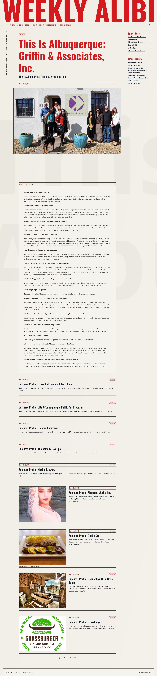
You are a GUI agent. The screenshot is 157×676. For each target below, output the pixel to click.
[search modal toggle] (149, 25)
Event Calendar (51, 25)
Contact (17, 672)
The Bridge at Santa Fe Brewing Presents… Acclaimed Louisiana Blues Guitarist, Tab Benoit (138, 78)
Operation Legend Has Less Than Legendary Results (137, 38)
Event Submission (65, 25)
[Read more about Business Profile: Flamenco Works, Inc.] (42, 505)
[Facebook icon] (24, 184)
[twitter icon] (26, 184)
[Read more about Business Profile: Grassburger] (42, 634)
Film (20, 25)
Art (34, 25)
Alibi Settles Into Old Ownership (136, 42)
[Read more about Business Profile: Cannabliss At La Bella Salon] (42, 591)
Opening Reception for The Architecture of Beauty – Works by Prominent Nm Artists (137, 70)
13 (70, 658)
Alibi (20, 84)
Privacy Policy (10, 672)
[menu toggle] (7, 25)
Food (40, 25)
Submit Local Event (28, 672)
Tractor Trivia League (134, 65)
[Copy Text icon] (29, 184)
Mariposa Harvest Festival (135, 62)
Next (74, 658)
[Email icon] (32, 184)
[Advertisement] (67, 168)
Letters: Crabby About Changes (136, 51)
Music (27, 25)
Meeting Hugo (132, 48)
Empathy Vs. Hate (132, 45)
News (13, 25)
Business (22, 34)
